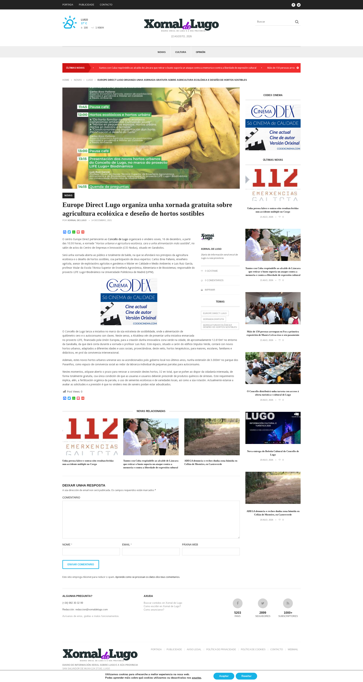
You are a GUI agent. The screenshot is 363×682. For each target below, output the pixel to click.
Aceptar (224, 676)
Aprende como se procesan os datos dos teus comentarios (147, 577)
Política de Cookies (253, 649)
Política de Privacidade (221, 649)
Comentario (71, 497)
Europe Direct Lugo (215, 313)
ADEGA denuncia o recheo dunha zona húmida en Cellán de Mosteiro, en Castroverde (210, 462)
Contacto (106, 4)
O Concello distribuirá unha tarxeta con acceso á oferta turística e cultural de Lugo (273, 393)
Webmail (293, 649)
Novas (162, 52)
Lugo (89, 80)
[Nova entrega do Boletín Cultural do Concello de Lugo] (273, 443)
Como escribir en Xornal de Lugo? (162, 606)
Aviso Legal (194, 649)
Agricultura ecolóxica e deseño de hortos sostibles (220, 326)
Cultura (180, 52)
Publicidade (86, 4)
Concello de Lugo (118, 239)
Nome (67, 544)
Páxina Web (190, 544)
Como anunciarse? (154, 609)
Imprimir (209, 290)
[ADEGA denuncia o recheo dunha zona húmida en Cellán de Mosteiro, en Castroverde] (273, 503)
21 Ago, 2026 (266, 217)
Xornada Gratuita (213, 319)
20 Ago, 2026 (266, 400)
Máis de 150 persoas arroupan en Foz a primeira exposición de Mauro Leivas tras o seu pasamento (273, 333)
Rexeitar (246, 676)
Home (65, 80)
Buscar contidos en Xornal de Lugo (163, 602)
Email (127, 544)
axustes (196, 678)
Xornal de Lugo (77, 220)
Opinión (200, 52)
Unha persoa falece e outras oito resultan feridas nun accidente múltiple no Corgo (88, 462)
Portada (67, 4)
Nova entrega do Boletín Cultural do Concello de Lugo (273, 453)
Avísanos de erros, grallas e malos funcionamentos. (90, 616)
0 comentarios (213, 280)
